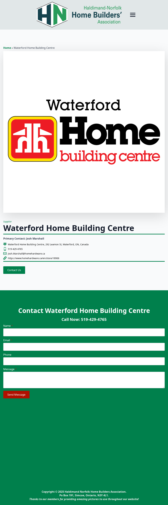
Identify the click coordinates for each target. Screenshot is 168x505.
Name (8, 325)
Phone (7, 354)
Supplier (7, 221)
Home (7, 48)
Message (10, 369)
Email (7, 340)
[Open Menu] (132, 14)
